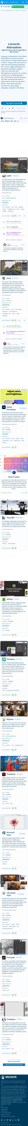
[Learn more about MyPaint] (4, 719)
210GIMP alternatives (6, 192)
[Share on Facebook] (2, 108)
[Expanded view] (21, 118)
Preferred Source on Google (8, 1116)
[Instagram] (15, 1120)
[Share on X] (5, 108)
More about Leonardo (13, 103)
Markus (16, 1086)
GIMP (3, 81)
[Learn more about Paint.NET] (4, 518)
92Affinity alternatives (7, 615)
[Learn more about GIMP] (4, 176)
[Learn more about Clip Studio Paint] (4, 893)
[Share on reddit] (9, 108)
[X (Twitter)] (4, 1120)
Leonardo (4, 56)
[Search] (23, 2)
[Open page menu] (26, 2)
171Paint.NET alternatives (7, 529)
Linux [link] (2, 121)
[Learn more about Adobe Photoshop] (4, 407)
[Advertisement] (14, 26)
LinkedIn (15, 1100)
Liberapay (3, 1104)
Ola (11, 1086)
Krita (12, 86)
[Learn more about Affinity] (4, 599)
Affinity (21, 88)
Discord (19, 1097)
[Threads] (13, 1120)
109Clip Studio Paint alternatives (9, 910)
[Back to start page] (2, 2)
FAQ (2, 1106)
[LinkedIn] (18, 1120)
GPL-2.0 (13, 736)
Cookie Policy (4, 1111)
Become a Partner (5, 1114)
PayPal (9, 1104)
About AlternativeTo (6, 1112)
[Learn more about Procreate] (4, 958)
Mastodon (15, 1099)
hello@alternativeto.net (7, 1097)
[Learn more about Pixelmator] (4, 774)
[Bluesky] (10, 1120)
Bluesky (21, 1099)
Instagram (8, 1100)
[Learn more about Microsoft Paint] (4, 833)
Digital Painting (6, 304)
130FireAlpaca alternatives (8, 1034)
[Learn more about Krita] (4, 278)
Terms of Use (4, 1107)
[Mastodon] (7, 1120)
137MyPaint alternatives (7, 730)
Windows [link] (7, 121)
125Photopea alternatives (7, 676)
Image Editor (5, 202)
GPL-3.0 (13, 198)
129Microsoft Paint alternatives (8, 849)
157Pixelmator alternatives (8, 789)
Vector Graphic (6, 625)
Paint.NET (12, 88)
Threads (3, 1100)
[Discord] (1, 1120)
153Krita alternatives (6, 295)
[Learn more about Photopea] (4, 659)
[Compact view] (22, 118)
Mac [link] (12, 121)
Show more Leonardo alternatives (14, 1064)
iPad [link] (15, 121)
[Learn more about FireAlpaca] (4, 1019)
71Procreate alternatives (7, 976)
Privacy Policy (4, 1109)
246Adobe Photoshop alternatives (9, 424)
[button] (16, 176)
